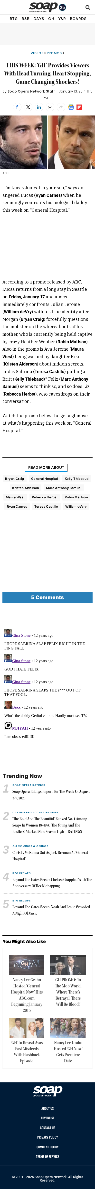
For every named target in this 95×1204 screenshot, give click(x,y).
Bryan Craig (14, 479)
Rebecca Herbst (45, 497)
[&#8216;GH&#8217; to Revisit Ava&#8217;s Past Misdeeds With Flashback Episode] (26, 1028)
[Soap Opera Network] (47, 7)
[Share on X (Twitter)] (28, 107)
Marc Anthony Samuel (63, 488)
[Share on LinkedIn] (39, 107)
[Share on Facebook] (17, 107)
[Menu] (8, 7)
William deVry (76, 506)
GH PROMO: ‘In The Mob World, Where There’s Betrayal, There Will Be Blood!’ (68, 992)
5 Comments (47, 597)
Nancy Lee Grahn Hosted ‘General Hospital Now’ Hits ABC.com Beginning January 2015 (27, 995)
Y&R (62, 18)
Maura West (15, 497)
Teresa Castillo (46, 506)
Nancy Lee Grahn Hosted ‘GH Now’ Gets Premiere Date (68, 1052)
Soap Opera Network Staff (31, 91)
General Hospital (44, 479)
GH (51, 18)
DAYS (39, 18)
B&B (26, 18)
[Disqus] (47, 688)
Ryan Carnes (17, 506)
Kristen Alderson (25, 488)
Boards (78, 18)
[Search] (87, 7)
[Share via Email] (50, 107)
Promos (54, 53)
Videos (37, 53)
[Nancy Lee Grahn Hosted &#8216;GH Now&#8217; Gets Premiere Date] (68, 1028)
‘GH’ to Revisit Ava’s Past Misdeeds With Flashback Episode (27, 1052)
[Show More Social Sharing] (61, 107)
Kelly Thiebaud (76, 479)
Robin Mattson (76, 497)
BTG (14, 18)
